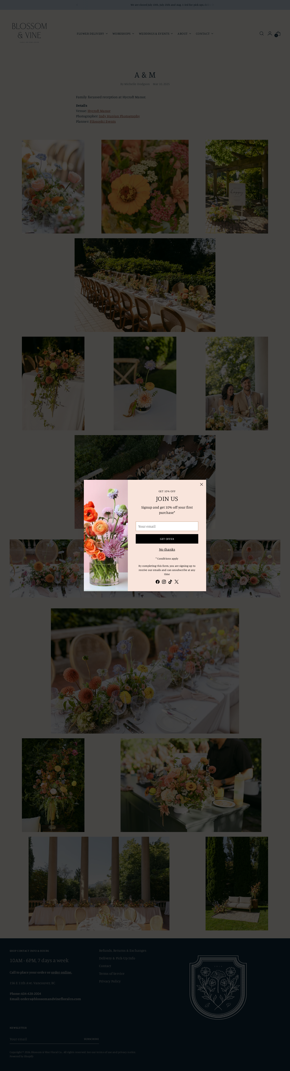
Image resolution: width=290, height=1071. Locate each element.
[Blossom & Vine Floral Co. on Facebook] (157, 582)
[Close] (201, 484)
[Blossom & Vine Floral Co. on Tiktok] (170, 582)
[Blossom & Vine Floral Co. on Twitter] (176, 582)
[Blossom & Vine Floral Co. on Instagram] (164, 582)
